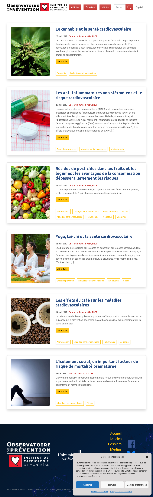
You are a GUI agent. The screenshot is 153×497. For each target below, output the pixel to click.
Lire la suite (62, 61)
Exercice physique (65, 281)
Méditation (113, 281)
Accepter (87, 485)
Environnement (110, 211)
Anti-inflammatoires (66, 149)
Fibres (125, 211)
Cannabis (61, 73)
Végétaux (107, 217)
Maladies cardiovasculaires (83, 73)
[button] (147, 456)
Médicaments (117, 149)
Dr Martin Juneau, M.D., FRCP (83, 36)
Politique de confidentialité (121, 492)
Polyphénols (92, 217)
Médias (105, 7)
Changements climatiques (86, 211)
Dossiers (90, 7)
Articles (75, 7)
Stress (126, 281)
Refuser (112, 485)
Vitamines (121, 217)
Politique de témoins (99, 492)
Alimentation (63, 211)
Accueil (116, 433)
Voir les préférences (137, 485)
